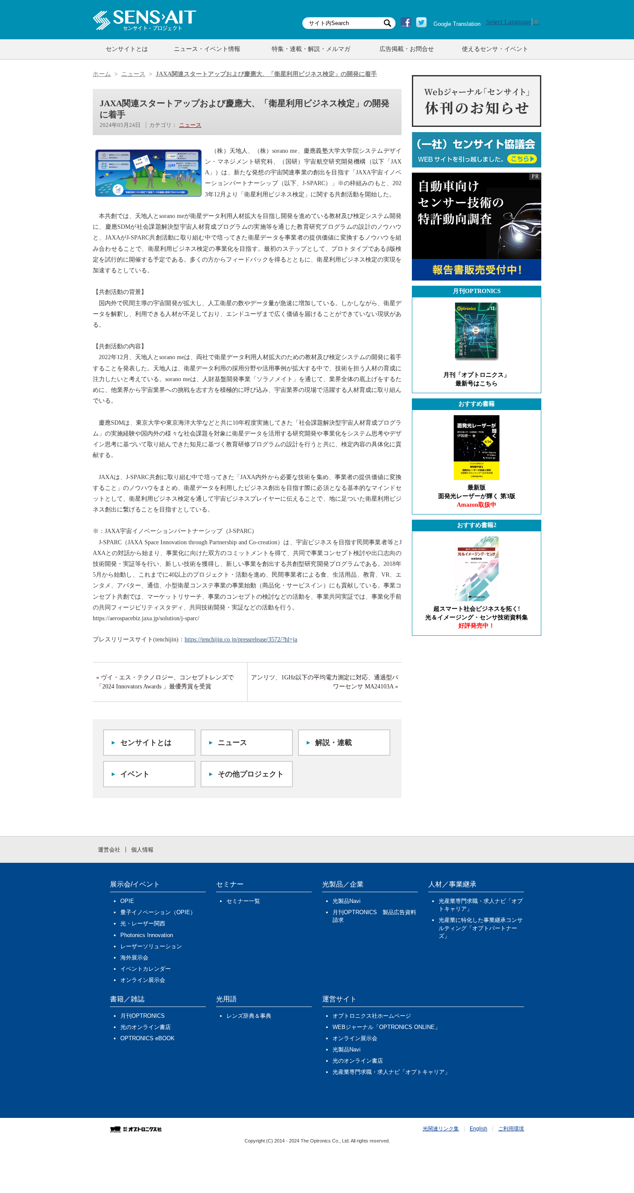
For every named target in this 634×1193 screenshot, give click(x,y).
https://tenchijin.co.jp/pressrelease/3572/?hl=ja (241, 639)
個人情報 (142, 849)
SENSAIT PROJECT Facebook (406, 22)
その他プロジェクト (251, 774)
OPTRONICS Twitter (421, 22)
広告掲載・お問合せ (407, 49)
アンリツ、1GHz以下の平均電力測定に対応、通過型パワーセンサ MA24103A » (324, 682)
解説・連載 (333, 743)
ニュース (190, 125)
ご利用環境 (511, 1129)
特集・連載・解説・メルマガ (311, 49)
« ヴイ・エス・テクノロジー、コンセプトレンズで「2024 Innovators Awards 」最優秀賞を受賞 (165, 682)
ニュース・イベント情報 (207, 49)
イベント (135, 774)
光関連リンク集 (441, 1129)
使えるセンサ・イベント (495, 49)
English (478, 1129)
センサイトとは (127, 49)
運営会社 (109, 849)
